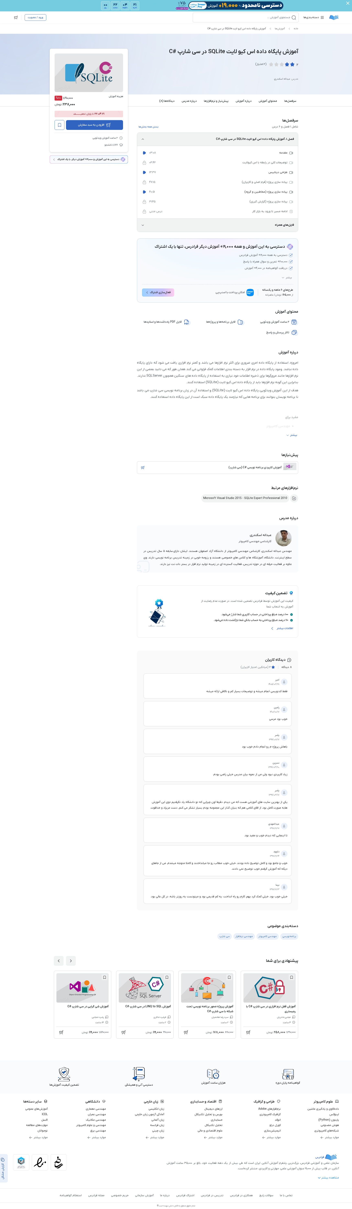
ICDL (45, 1114)
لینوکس (334, 1114)
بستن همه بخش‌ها (148, 126)
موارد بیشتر (332, 1137)
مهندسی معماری (96, 1109)
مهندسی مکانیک (96, 1120)
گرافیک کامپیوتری (270, 1114)
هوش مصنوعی (330, 1125)
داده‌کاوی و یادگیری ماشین (323, 1109)
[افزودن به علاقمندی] (291, 977)
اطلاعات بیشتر (285, 628)
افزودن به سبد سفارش (91, 125)
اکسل (44, 1120)
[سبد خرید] (16, 17)
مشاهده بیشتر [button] (330, 1178)
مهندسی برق (98, 1131)
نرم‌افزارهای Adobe (269, 1109)
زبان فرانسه (157, 1125)
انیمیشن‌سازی (272, 1131)
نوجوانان (42, 1131)
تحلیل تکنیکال (213, 1125)
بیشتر (289, 277)
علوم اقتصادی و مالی (210, 1131)
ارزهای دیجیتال (213, 1109)
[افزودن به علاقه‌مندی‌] (59, 125)
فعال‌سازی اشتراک (160, 292)
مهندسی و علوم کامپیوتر (91, 1125)
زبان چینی (158, 1131)
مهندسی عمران (97, 1114)
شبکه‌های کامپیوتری (326, 1131)
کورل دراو (275, 1125)
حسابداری (216, 1120)
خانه (296, 28)
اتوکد (278, 1120)
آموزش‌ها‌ (280, 28)
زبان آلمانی (157, 1120)
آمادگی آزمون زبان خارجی (149, 1114)
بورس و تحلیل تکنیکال (208, 1114)
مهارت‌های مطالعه (37, 1125)
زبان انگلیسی (156, 1109)
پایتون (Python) (328, 1120)
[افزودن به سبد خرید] (143, 468)
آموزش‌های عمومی (36, 1109)
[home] (334, 17)
